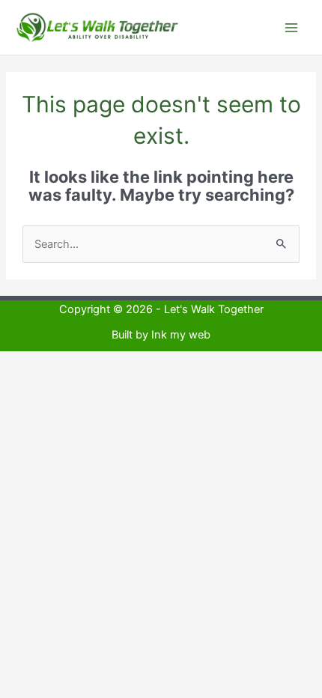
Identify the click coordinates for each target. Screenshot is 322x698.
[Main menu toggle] (291, 27)
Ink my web (180, 335)
